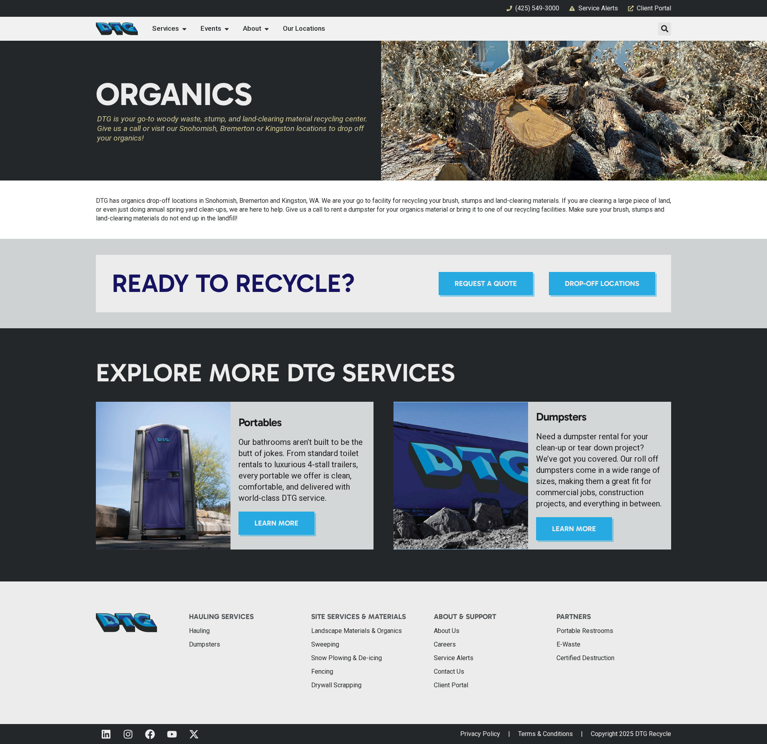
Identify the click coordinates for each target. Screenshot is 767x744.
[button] (664, 29)
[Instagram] (128, 734)
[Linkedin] (106, 734)
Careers (445, 644)
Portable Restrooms (584, 631)
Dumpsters (204, 644)
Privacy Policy (480, 734)
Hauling (199, 631)
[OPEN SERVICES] (184, 29)
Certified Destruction (585, 658)
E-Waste (568, 644)
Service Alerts (453, 658)
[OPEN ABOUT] (266, 29)
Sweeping (325, 644)
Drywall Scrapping (336, 685)
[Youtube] (172, 734)
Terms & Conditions (545, 734)
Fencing (322, 671)
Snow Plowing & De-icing (346, 658)
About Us (446, 631)
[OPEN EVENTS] (226, 29)
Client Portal (451, 685)
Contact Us (449, 671)
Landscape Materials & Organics (356, 631)
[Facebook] (150, 734)
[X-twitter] (194, 734)
